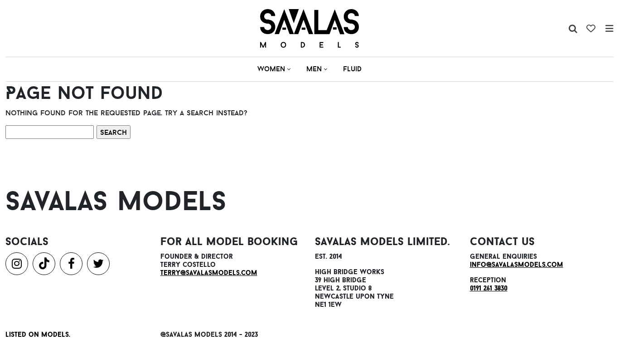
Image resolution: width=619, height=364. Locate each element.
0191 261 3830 (489, 288)
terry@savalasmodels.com (208, 272)
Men (314, 68)
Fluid (352, 68)
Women (271, 68)
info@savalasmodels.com (516, 264)
